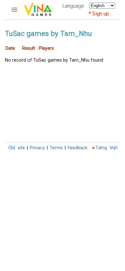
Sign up (100, 14)
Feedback (78, 148)
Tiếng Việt (107, 148)
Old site (16, 148)
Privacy (37, 148)
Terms (56, 148)
